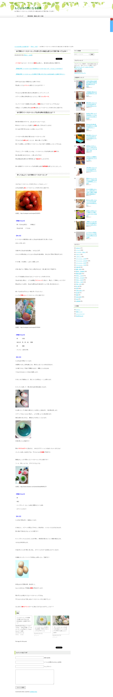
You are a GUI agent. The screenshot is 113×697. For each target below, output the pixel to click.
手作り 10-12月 (80, 277)
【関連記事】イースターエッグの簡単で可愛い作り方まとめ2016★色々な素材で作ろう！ (40, 74)
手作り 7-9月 (79, 282)
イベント (78, 250)
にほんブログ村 (78, 68)
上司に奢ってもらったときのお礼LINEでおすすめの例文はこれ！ (91, 169)
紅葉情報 (78, 301)
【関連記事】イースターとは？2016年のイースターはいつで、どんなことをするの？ (39, 68)
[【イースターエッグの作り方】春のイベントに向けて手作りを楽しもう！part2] (60, 620)
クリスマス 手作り (81, 252)
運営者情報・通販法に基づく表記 (35, 16)
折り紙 (77, 286)
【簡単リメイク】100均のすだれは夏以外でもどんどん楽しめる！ (91, 223)
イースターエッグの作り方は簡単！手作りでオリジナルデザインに (42, 628)
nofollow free (33, 691)
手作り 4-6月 (28, 55)
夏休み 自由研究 (80, 271)
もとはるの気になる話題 (28, 8)
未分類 (77, 292)
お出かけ (78, 248)
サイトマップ (20, 16)
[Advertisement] (56, 32)
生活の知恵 (78, 297)
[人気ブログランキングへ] (78, 71)
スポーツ (78, 254)
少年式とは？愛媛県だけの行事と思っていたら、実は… (91, 158)
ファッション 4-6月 (81, 263)
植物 (77, 294)
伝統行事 (78, 267)
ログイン (78, 309)
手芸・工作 (78, 284)
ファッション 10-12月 (81, 260)
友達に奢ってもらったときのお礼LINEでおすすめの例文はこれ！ (91, 137)
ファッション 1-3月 (81, 258)
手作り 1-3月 (79, 275)
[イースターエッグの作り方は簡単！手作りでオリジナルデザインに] (42, 620)
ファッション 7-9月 (81, 265)
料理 (77, 288)
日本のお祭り (79, 290)
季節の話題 (78, 273)
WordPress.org (79, 316)
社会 (77, 299)
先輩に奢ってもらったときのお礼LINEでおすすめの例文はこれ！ (91, 104)
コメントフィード (80, 314)
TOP (22, 46)
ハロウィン (78, 256)
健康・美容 (78, 269)
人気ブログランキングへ (80, 73)
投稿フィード (79, 311)
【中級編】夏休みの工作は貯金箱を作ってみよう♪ (91, 93)
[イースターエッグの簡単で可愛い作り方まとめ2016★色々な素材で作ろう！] (24, 625)
